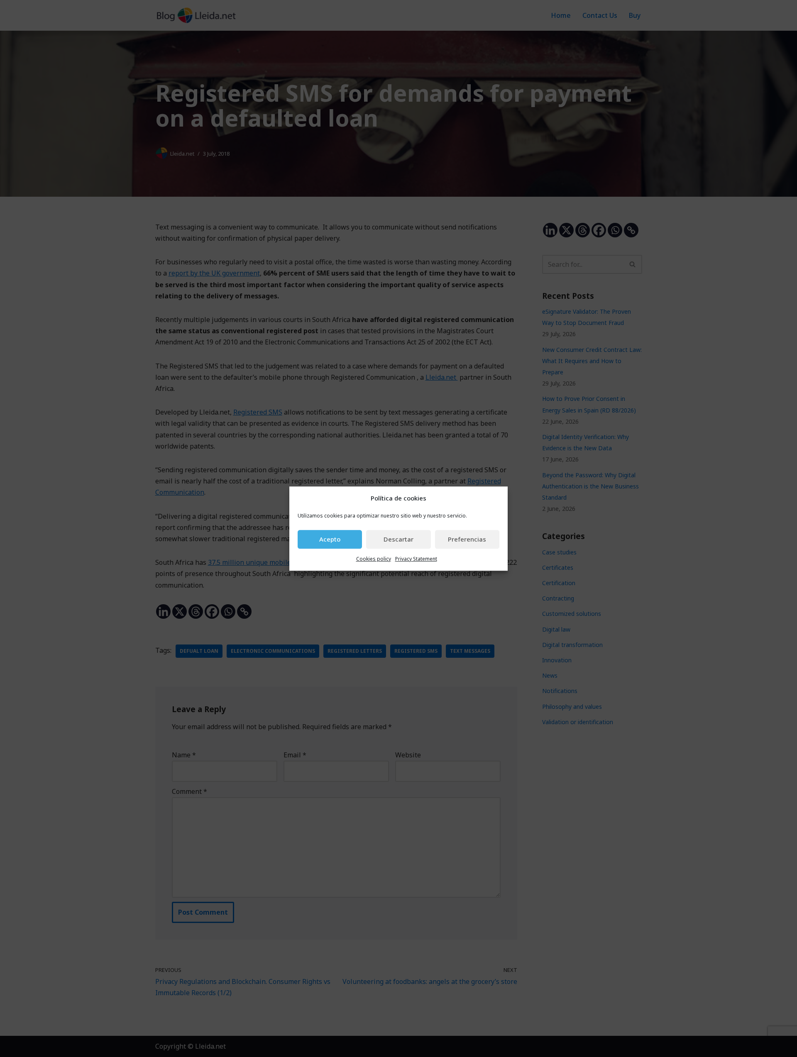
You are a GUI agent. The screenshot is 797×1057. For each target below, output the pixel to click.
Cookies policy (373, 558)
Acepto (329, 539)
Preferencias (467, 539)
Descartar (398, 539)
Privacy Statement (416, 558)
